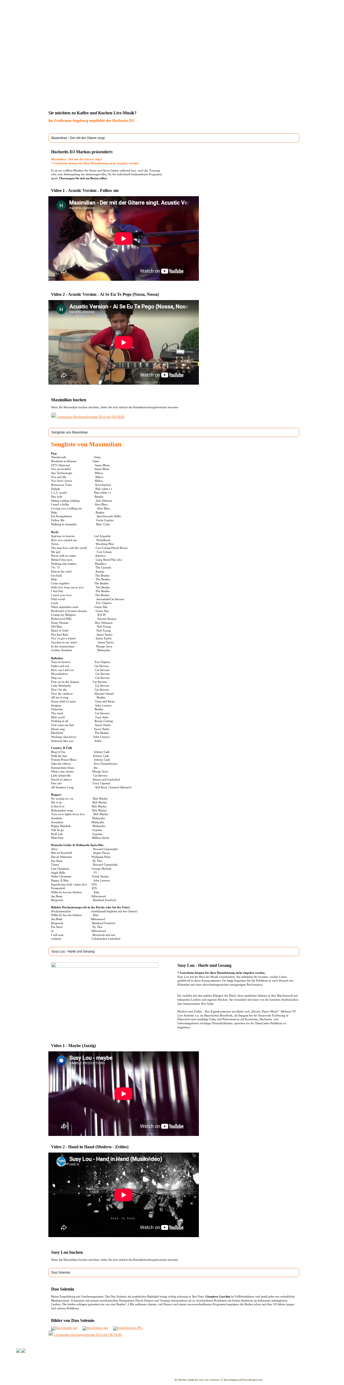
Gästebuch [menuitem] (55, 1367)
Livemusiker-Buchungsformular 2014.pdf (91, 417)
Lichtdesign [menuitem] (141, 1376)
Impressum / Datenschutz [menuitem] (193, 1372)
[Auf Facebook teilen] (48, 101)
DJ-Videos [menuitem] (118, 80)
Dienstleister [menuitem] (99, 1367)
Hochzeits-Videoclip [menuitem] (147, 1372)
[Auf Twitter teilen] (53, 101)
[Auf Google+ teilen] (58, 101)
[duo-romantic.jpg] (64, 1328)
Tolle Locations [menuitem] (101, 1363)
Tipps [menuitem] (220, 80)
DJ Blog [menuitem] (236, 80)
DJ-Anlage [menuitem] (162, 80)
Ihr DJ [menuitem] (98, 80)
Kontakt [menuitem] (202, 80)
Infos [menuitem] (82, 80)
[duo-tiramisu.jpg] (95, 1328)
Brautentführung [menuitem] (145, 1367)
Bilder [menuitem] (52, 1363)
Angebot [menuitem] (183, 80)
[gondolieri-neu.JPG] (127, 1328)
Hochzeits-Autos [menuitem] (102, 1372)
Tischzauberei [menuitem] (143, 1363)
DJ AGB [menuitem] (182, 1367)
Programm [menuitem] (140, 80)
